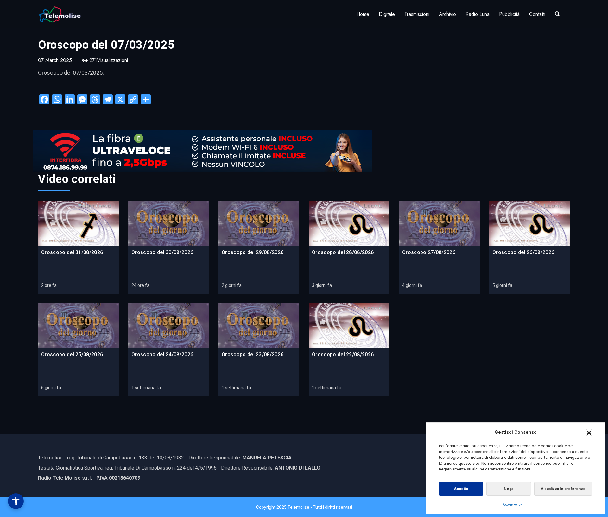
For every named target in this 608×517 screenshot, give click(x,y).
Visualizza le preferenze (563, 489)
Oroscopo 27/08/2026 (428, 252)
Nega (508, 489)
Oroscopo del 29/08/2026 (252, 252)
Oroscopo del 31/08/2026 (72, 252)
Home (362, 14)
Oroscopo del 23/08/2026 (252, 355)
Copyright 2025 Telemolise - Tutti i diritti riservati (304, 507)
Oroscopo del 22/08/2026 (343, 355)
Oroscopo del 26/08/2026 (523, 252)
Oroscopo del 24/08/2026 (162, 355)
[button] (589, 432)
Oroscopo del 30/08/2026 (162, 252)
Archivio (447, 14)
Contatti (537, 14)
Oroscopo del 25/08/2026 (72, 355)
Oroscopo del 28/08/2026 (343, 252)
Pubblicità (509, 14)
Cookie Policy (512, 504)
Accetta (461, 489)
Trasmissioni (416, 14)
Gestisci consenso (16, 501)
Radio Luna (478, 14)
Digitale (387, 14)
